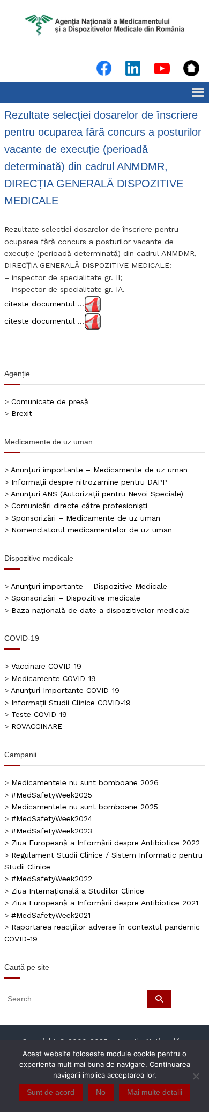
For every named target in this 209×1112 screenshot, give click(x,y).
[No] (195, 1076)
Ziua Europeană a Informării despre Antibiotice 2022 (105, 842)
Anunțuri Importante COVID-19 (65, 690)
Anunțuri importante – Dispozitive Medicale (89, 586)
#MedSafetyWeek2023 (51, 830)
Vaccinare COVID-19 (46, 666)
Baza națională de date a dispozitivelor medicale (100, 610)
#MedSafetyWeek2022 (51, 878)
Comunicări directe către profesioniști (79, 505)
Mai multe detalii (154, 1092)
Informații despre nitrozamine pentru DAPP (89, 482)
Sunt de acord (50, 1092)
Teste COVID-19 (39, 714)
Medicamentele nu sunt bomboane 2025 (84, 806)
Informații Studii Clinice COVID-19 (71, 702)
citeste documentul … (44, 303)
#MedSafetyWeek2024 (51, 818)
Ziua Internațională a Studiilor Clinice (77, 891)
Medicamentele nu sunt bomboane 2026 (85, 782)
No (101, 1092)
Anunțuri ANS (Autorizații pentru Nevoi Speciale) (97, 493)
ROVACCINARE (36, 726)
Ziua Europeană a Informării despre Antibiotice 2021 (104, 902)
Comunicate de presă (49, 401)
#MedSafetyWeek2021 (51, 915)
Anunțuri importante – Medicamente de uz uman (99, 469)
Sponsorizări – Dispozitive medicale (75, 598)
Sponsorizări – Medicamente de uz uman (85, 518)
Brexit (21, 413)
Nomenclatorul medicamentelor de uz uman (91, 529)
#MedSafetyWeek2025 (51, 795)
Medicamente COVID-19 (53, 678)
